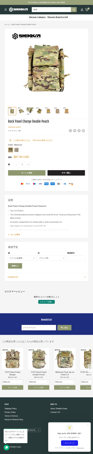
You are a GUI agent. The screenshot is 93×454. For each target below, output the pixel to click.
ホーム (7, 24)
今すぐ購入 (66, 173)
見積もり (15, 266)
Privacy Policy (10, 412)
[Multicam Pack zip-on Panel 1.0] (64, 358)
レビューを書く (46, 302)
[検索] (74, 9)
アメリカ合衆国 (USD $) (26, 430)
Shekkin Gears (14, 127)
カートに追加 (26, 173)
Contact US (55, 412)
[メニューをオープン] (6, 10)
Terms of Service (11, 416)
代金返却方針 (12, 277)
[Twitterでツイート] (79, 130)
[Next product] (90, 368)
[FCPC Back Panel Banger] (12, 358)
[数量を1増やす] (28, 164)
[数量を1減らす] (16, 164)
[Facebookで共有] (70, 130)
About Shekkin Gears (58, 409)
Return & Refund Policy (14, 420)
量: (9, 164)
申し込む (64, 328)
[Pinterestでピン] (74, 130)
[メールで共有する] (83, 130)
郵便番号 (71, 253)
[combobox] (12, 382)
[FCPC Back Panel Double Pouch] (38, 358)
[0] (86, 9)
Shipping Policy (11, 409)
